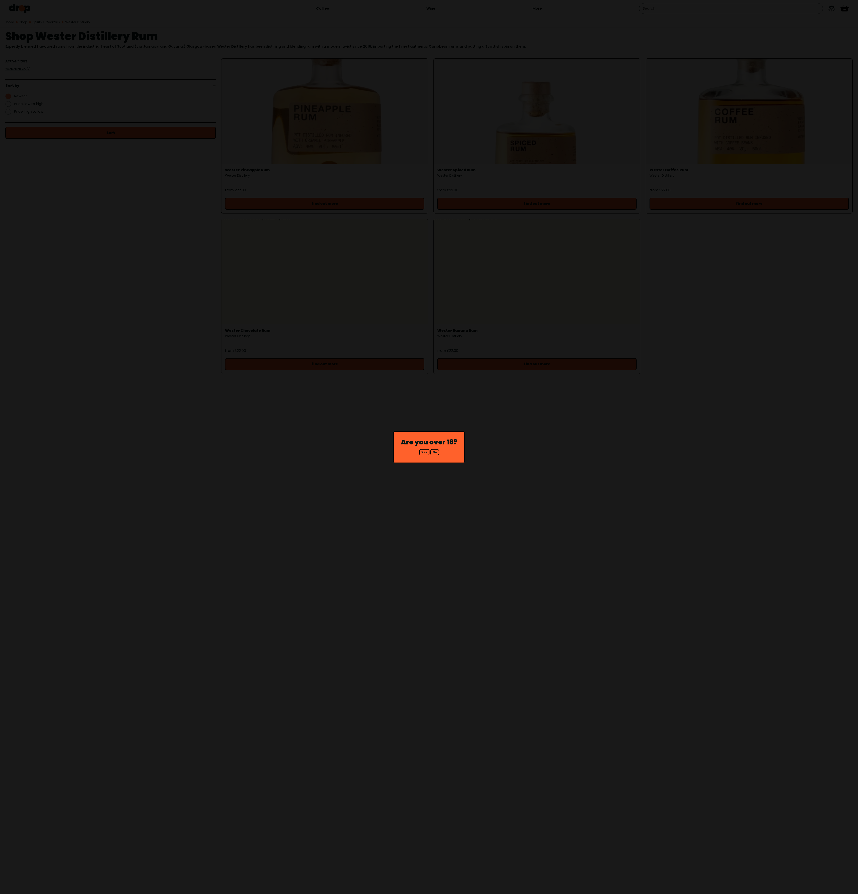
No (435, 452)
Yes (424, 452)
